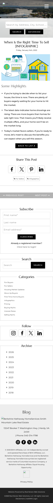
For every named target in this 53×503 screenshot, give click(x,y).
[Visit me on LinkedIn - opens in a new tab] (39, 333)
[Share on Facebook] (11, 169)
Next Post (41, 195)
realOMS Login (31, 499)
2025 (11, 357)
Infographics (34, 179)
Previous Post (14, 195)
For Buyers (8, 282)
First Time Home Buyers (14, 297)
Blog (26, 412)
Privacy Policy (26, 482)
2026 (11, 352)
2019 (11, 387)
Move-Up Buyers (11, 293)
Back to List (26, 146)
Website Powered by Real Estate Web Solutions (26, 492)
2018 (11, 392)
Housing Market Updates (14, 290)
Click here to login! (26, 247)
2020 (11, 382)
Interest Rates (10, 311)
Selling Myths (9, 315)
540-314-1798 (31, 435)
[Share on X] (21, 169)
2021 (11, 377)
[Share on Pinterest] (31, 169)
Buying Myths (9, 308)
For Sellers (19, 179)
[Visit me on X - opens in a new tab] (31, 333)
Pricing (7, 304)
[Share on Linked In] (41, 169)
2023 (11, 367)
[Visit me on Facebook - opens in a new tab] (22, 333)
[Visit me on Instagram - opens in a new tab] (13, 333)
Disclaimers (20, 499)
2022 (11, 372)
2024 (11, 362)
